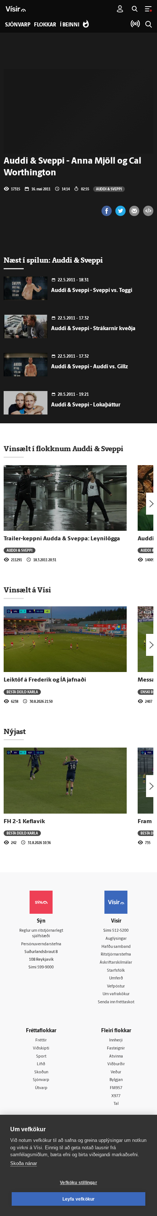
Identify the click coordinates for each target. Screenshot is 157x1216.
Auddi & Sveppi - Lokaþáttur (85, 405)
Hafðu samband (116, 947)
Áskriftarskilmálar (116, 963)
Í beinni (69, 25)
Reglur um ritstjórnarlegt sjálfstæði (41, 933)
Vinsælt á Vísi (27, 589)
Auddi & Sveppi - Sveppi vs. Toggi (91, 290)
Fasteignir (116, 1049)
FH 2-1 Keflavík (24, 822)
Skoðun (41, 1072)
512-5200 (120, 931)
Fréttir (41, 1040)
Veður (116, 1072)
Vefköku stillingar (78, 1182)
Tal (116, 1104)
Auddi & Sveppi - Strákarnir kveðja (93, 329)
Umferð (116, 978)
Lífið (41, 1064)
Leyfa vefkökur (78, 1199)
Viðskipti (41, 1049)
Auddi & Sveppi (109, 189)
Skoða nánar (23, 1163)
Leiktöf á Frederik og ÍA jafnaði (45, 680)
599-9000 (45, 967)
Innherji (116, 1040)
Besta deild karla (22, 692)
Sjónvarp (41, 1080)
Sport (41, 1057)
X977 (115, 1096)
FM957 (116, 1088)
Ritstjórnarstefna (116, 955)
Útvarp (41, 1088)
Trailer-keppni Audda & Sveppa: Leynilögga (62, 539)
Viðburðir (116, 1064)
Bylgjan (116, 1080)
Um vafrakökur (116, 994)
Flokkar (45, 25)
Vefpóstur (116, 987)
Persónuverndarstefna (41, 944)
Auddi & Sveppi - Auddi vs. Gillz (89, 367)
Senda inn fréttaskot (116, 1002)
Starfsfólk (116, 971)
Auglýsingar (116, 939)
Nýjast (15, 731)
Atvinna (116, 1057)
